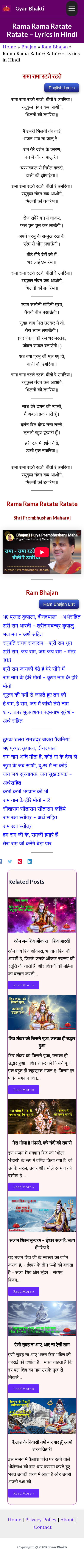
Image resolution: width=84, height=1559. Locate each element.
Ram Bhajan (55, 47)
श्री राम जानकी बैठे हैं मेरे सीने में (34, 668)
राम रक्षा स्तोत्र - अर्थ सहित (30, 817)
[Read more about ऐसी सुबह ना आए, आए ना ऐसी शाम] (42, 1318)
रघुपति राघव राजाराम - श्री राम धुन (37, 642)
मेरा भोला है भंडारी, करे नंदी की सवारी (42, 1143)
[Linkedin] (30, 861)
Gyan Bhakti (30, 8)
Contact (43, 1527)
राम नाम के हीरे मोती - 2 (26, 800)
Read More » (23, 985)
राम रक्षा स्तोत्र (17, 826)
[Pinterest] (20, 861)
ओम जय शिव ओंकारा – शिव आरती (42, 941)
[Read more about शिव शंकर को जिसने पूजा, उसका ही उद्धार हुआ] (42, 1012)
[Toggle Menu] (71, 8)
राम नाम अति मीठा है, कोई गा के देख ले (40, 756)
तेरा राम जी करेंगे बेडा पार (27, 843)
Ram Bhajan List (59, 604)
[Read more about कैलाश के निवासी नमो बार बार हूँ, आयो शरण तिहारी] (42, 1415)
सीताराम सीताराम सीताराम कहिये (34, 808)
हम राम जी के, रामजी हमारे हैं (30, 834)
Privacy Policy (41, 1520)
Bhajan (28, 47)
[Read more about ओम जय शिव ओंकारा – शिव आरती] (42, 914)
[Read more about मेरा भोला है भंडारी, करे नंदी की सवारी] (42, 1116)
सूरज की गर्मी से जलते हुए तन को (34, 694)
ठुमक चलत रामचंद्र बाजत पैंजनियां (36, 739)
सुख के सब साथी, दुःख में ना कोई (35, 765)
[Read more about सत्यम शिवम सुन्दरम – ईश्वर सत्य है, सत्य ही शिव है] (42, 1214)
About (67, 1520)
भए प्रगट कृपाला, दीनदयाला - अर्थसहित (42, 616)
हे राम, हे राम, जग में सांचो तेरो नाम (36, 703)
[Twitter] (10, 861)
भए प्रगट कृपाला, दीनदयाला (30, 748)
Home (9, 47)
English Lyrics (62, 87)
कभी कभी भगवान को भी (25, 791)
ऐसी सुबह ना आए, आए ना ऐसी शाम (42, 1344)
